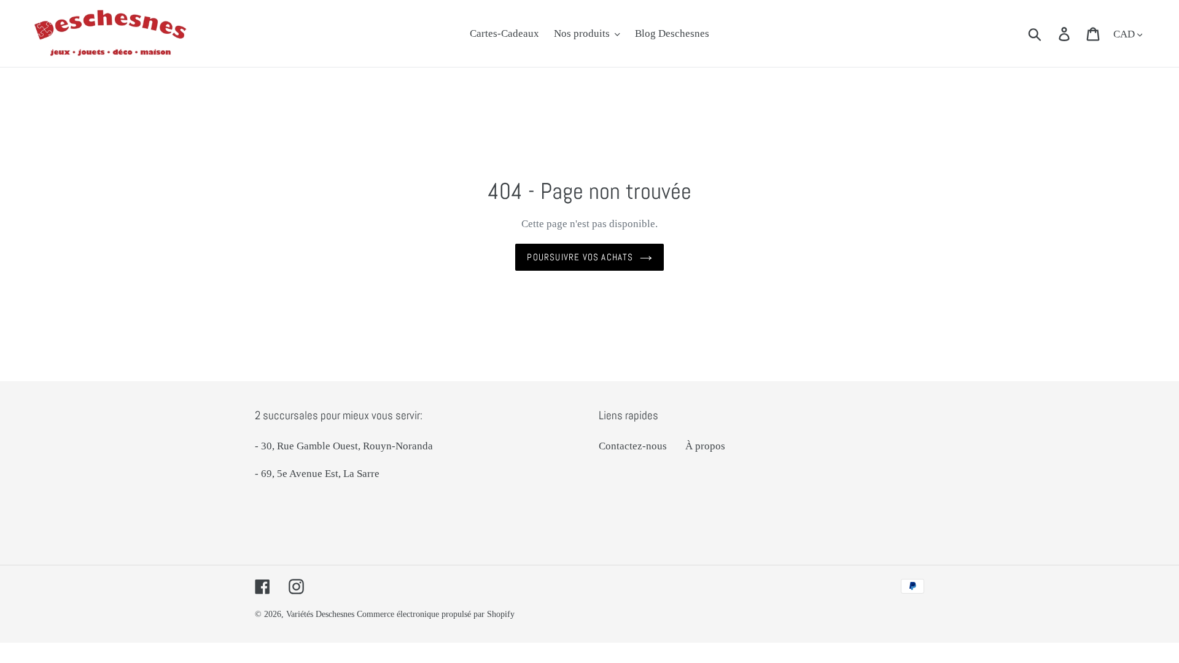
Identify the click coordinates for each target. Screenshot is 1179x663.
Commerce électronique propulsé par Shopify (436, 614)
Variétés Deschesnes (320, 614)
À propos (705, 446)
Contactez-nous (633, 446)
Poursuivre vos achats (580, 257)
